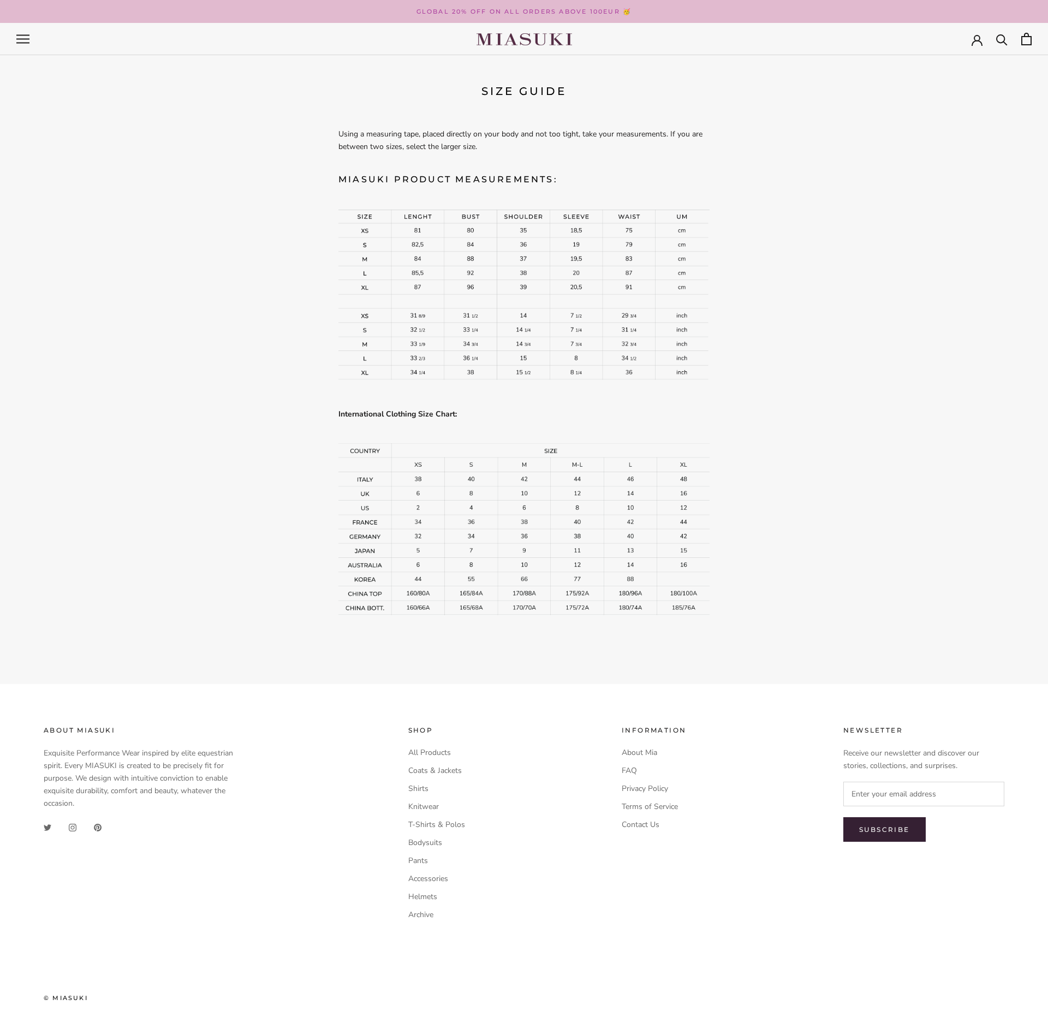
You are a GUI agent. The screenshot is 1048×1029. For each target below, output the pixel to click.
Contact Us (640, 824)
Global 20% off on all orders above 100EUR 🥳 (524, 11)
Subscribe (884, 829)
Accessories (428, 878)
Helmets (422, 896)
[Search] (1002, 39)
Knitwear (423, 806)
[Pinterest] (98, 826)
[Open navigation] (22, 39)
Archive (420, 914)
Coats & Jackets (435, 770)
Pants (418, 860)
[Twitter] (47, 826)
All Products (429, 752)
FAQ (629, 770)
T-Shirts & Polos (436, 824)
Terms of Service (650, 806)
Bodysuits (425, 842)
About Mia (639, 752)
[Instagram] (72, 826)
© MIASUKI (66, 998)
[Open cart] (1026, 39)
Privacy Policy (645, 788)
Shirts (418, 788)
